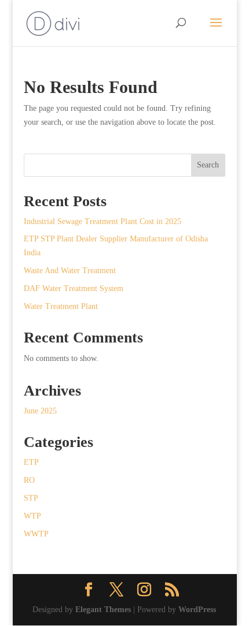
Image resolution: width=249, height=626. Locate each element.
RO (29, 480)
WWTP (36, 534)
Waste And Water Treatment (70, 270)
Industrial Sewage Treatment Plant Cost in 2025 (102, 221)
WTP (32, 516)
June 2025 (40, 411)
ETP (31, 462)
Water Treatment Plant (61, 306)
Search (208, 165)
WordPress (197, 609)
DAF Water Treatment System (73, 288)
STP (31, 498)
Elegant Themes (103, 609)
